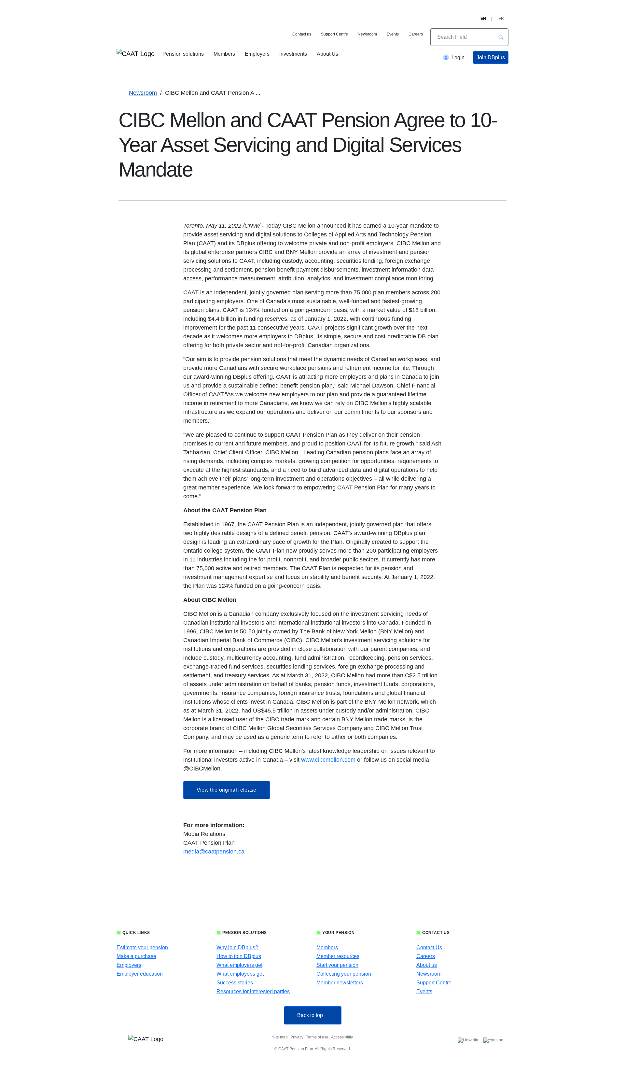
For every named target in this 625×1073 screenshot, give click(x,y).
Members (224, 54)
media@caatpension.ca (213, 851)
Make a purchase (136, 956)
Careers (416, 34)
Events (393, 34)
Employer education (140, 974)
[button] (501, 37)
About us (426, 965)
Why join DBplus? (237, 947)
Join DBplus (491, 57)
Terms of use (317, 1037)
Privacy (296, 1037)
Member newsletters (339, 982)
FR (501, 18)
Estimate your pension (142, 947)
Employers (257, 54)
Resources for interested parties (253, 991)
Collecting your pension (343, 974)
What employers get (239, 965)
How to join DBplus (238, 956)
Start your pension (337, 965)
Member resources (337, 956)
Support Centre (334, 34)
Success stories (234, 982)
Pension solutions (183, 54)
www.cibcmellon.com (328, 759)
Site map (280, 1037)
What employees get (240, 974)
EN (483, 18)
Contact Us (429, 947)
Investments (293, 54)
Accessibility (342, 1037)
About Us (327, 54)
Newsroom (367, 34)
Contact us (301, 34)
